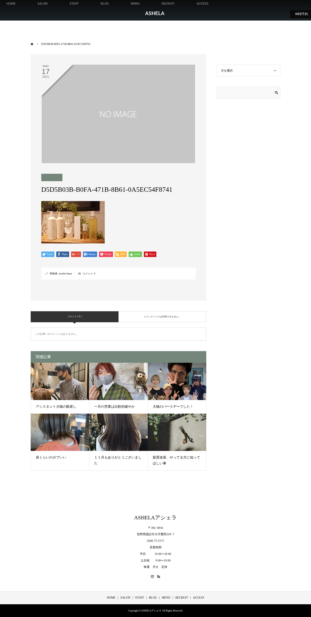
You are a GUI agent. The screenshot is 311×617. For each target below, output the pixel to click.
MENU (135, 3)
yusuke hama (65, 273)
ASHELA (154, 13)
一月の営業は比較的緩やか (114, 406)
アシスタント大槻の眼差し (56, 406)
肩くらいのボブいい (51, 457)
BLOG (105, 3)
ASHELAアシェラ (155, 517)
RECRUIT (168, 3)
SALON (42, 3)
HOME (11, 3)
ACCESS (202, 3)
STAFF (74, 3)
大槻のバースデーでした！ (173, 406)
